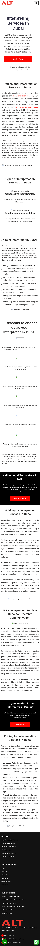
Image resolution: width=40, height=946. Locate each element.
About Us (4, 875)
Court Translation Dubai (8, 903)
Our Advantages (6, 881)
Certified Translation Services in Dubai (13, 900)
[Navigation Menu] (36, 3)
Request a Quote (20, 498)
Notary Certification (7, 856)
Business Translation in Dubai (10, 896)
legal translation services (23, 96)
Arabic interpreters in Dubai (27, 107)
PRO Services (6, 850)
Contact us (20, 724)
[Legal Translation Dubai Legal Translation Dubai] (7, 3)
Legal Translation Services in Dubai (12, 906)
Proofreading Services (8, 853)
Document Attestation (8, 843)
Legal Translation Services (9, 840)
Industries (4, 878)
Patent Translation (7, 913)
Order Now (18, 59)
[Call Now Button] (4, 942)
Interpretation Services (8, 846)
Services (4, 871)
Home (3, 868)
